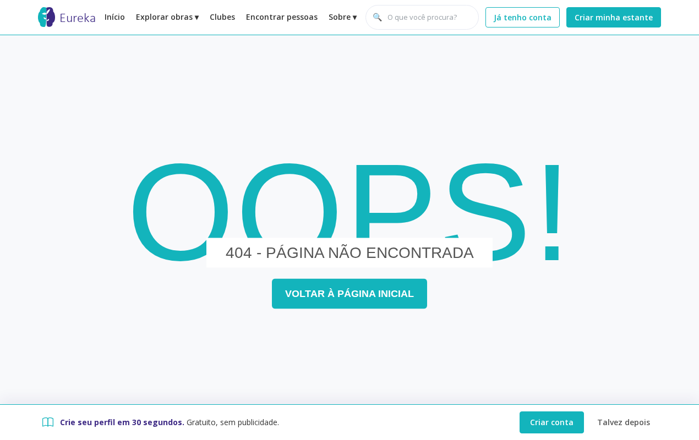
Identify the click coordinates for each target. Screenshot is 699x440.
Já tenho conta (522, 17)
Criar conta (552, 422)
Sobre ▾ (343, 17)
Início (115, 17)
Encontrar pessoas (282, 17)
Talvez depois (623, 422)
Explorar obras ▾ (167, 17)
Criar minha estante (614, 17)
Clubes (222, 17)
